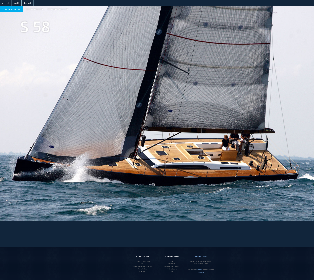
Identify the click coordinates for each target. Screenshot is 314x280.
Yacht (16, 3)
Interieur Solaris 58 (34, 9)
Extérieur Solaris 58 (11, 9)
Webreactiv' (199, 269)
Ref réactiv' (201, 272)
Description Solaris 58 (58, 9)
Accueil (5, 3)
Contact (27, 3)
